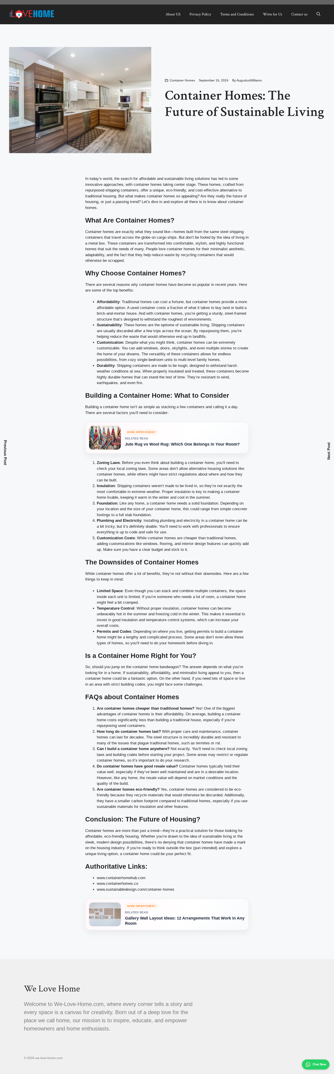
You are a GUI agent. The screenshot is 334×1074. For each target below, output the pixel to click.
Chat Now (319, 1064)
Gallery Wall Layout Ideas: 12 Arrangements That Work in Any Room (184, 921)
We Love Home (52, 989)
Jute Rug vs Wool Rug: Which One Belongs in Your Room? (182, 444)
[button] (318, 14)
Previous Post (5, 452)
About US (173, 14)
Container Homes (182, 80)
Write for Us (272, 14)
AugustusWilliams (249, 80)
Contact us (299, 14)
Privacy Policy (200, 14)
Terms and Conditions (237, 14)
